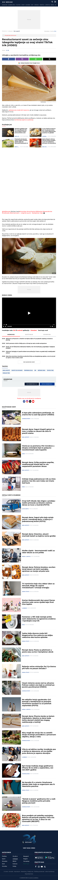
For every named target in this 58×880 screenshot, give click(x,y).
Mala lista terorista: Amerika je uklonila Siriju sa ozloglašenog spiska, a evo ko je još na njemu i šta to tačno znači (30, 357)
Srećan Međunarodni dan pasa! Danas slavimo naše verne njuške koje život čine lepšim (38, 602)
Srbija (14, 866)
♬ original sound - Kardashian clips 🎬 (32, 213)
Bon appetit (17, 31)
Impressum (17, 871)
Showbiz (27, 5)
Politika (18, 5)
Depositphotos (29, 874)
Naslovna (4, 31)
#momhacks (31, 212)
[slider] (29, 324)
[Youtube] (33, 401)
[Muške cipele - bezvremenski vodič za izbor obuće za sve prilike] (11, 555)
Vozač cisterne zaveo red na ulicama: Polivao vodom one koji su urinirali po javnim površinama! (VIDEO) (38, 685)
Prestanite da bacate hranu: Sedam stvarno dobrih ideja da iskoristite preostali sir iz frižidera (21, 141)
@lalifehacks (6, 212)
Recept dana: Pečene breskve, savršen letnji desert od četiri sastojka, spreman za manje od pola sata (38, 569)
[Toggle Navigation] (55, 1)
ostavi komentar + (47, 384)
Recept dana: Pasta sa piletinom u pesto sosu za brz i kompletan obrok (37, 651)
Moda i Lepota (26, 556)
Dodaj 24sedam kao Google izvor (30, 63)
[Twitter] (30, 401)
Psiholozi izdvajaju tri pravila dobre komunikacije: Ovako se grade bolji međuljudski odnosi (30, 352)
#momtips (22, 212)
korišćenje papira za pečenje (24, 120)
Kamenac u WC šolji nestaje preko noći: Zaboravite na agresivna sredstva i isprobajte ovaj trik (39, 619)
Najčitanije (29, 334)
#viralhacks (6, 213)
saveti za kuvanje (17, 370)
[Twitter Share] (49, 59)
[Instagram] (27, 401)
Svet (32, 5)
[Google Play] (50, 857)
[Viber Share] (22, 59)
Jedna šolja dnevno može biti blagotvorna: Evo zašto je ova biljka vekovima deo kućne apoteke (37, 635)
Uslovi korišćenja (49, 871)
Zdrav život (25, 591)
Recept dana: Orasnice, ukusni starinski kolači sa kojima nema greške (39, 535)
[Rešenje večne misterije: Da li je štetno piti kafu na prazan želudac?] (11, 671)
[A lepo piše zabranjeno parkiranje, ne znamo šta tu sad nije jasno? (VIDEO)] (11, 417)
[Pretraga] (52, 2)
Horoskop (26, 861)
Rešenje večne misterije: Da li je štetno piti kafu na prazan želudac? (39, 668)
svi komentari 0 (32, 384)
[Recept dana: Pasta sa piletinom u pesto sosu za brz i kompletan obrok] (11, 655)
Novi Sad (26, 864)
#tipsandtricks (47, 212)
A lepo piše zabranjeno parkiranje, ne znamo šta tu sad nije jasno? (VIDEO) (38, 414)
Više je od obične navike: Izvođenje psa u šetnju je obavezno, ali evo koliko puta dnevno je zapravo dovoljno (39, 751)
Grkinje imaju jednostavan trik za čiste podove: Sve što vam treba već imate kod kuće (39, 481)
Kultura (15, 864)
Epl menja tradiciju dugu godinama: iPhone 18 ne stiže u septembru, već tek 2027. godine (37, 768)
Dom (23, 453)
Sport (23, 5)
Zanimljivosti (44, 136)
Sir (35, 370)
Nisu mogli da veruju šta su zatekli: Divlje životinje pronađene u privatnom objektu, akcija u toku (39, 735)
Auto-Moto (25, 508)
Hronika (36, 5)
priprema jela (28, 370)
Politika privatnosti (39, 871)
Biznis (52, 5)
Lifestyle (47, 5)
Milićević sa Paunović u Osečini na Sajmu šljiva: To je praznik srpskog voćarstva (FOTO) (29, 339)
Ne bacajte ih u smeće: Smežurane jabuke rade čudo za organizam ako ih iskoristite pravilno (38, 784)
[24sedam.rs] (7, 2)
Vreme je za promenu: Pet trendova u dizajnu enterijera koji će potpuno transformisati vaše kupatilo (38, 448)
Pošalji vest (30, 871)
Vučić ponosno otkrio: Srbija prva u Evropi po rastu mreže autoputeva (26, 343)
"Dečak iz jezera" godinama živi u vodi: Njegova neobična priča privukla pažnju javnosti (39, 801)
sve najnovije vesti (29, 362)
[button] (29, 313)
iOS (14, 330)
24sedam (34, 330)
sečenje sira (41, 370)
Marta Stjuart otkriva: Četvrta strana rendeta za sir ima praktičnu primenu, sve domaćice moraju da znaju (49, 141)
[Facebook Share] (8, 59)
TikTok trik (50, 370)
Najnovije (4, 5)
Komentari (47, 334)
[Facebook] (24, 401)
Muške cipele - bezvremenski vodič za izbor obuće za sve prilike (38, 552)
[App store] (39, 857)
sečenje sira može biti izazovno (19, 110)
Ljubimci (24, 608)
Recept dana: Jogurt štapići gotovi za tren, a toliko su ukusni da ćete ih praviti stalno (38, 431)
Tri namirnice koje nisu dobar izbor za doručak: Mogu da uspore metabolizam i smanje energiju (38, 586)
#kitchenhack (14, 213)
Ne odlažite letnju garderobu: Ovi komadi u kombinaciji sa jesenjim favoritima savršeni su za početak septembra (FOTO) (36, 703)
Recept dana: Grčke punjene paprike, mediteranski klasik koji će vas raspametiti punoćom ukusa (38, 464)
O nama (6, 871)
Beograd (26, 856)
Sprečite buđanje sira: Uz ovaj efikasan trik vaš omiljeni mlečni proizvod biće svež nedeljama (21, 130)
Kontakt (11, 871)
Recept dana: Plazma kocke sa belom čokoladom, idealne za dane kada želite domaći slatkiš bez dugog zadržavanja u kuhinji (38, 719)
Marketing (24, 871)
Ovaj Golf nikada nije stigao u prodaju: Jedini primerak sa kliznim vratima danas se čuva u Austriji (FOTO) (38, 503)
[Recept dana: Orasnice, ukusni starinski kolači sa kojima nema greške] (11, 539)
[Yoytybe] (42, 867)
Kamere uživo (11, 5)
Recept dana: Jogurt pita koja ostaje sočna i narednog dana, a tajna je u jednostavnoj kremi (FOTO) (37, 519)
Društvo (42, 5)
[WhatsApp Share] (35, 59)
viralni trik (6, 373)
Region (25, 859)
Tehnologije (26, 773)
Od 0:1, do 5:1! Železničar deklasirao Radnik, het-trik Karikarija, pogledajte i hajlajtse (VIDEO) (30, 347)
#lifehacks (38, 212)
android (19, 330)
